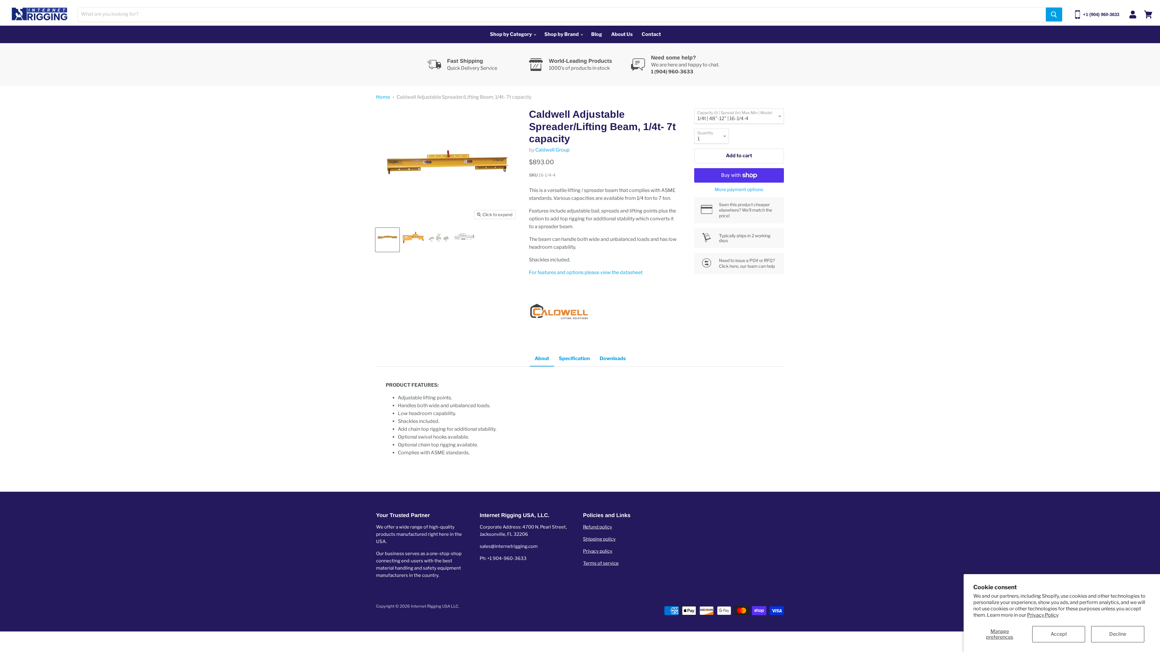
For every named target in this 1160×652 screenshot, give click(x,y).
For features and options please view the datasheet (586, 272)
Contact (651, 34)
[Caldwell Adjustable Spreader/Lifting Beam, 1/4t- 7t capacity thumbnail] (387, 240)
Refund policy (597, 527)
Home (383, 97)
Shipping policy (599, 539)
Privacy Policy (1042, 615)
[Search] (1054, 14)
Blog (596, 34)
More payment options (739, 189)
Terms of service (601, 563)
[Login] (1133, 14)
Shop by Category (511, 34)
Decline (1117, 634)
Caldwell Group (552, 150)
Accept (1059, 634)
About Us (622, 34)
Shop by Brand (562, 34)
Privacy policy (597, 551)
